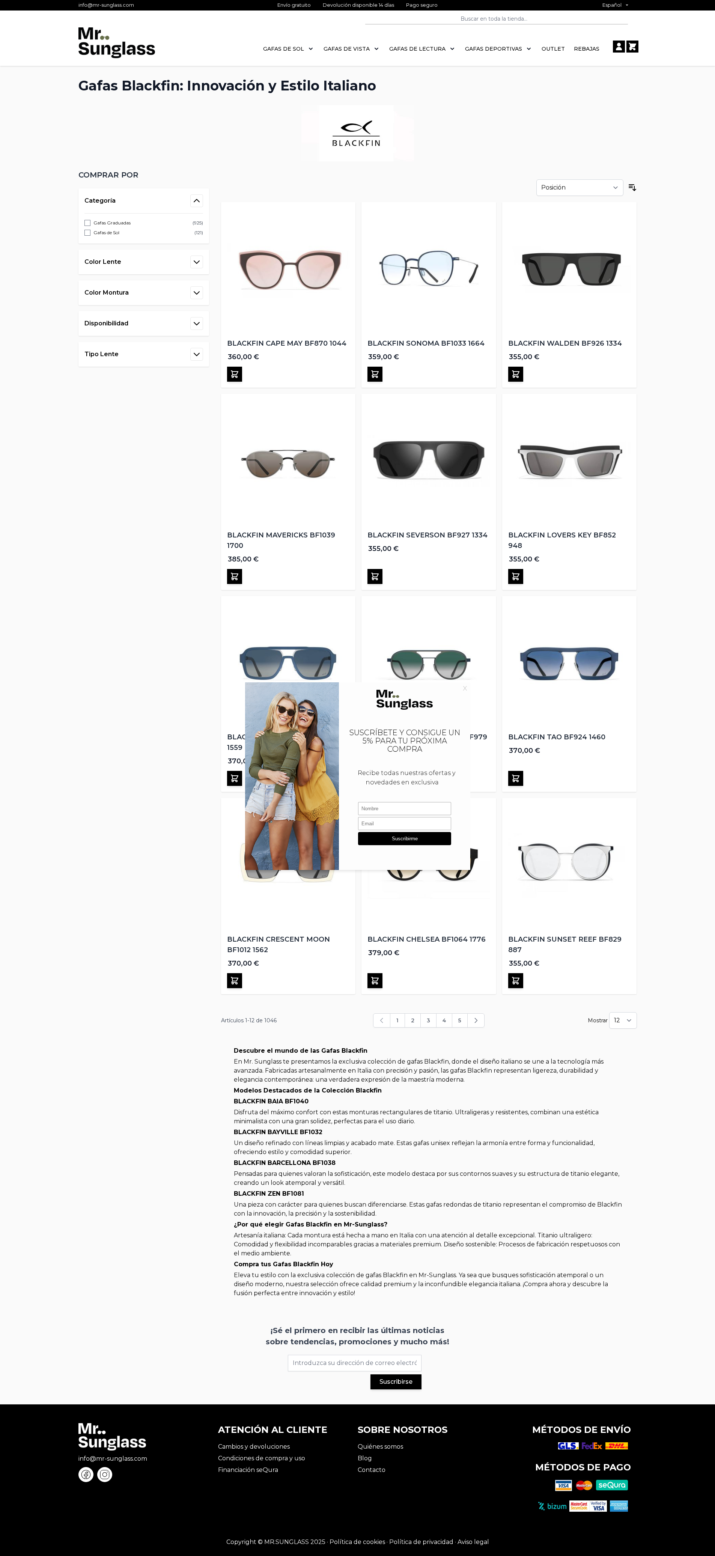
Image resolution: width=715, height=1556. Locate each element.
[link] (381, 1020)
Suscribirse (395, 1381)
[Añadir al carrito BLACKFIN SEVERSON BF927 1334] (374, 576)
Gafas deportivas (493, 48)
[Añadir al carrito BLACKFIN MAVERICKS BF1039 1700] (234, 576)
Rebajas (586, 48)
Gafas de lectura (417, 48)
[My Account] (619, 47)
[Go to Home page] (116, 46)
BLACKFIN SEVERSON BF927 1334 (427, 535)
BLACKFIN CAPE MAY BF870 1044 (286, 343)
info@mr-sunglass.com (106, 5)
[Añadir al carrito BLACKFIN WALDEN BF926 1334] (515, 374)
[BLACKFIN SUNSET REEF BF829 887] (569, 865)
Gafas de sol (283, 48)
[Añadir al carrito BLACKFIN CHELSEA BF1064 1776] (374, 980)
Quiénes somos (380, 1446)
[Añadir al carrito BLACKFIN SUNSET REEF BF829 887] (515, 980)
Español (612, 5)
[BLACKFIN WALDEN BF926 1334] (569, 269)
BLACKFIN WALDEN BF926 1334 (565, 343)
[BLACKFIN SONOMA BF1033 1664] (428, 269)
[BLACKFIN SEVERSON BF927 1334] (428, 461)
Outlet (553, 48)
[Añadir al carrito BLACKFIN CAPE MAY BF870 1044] (234, 374)
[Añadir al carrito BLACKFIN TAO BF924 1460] (515, 778)
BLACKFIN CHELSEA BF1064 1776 (426, 939)
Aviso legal (473, 1541)
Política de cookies (357, 1541)
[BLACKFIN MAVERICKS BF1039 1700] (288, 461)
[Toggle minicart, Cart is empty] (632, 47)
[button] (143, 174)
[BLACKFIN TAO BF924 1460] (569, 663)
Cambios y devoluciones (254, 1446)
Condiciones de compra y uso (261, 1458)
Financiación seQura (248, 1469)
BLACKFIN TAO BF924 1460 (556, 737)
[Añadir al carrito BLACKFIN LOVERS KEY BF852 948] (515, 576)
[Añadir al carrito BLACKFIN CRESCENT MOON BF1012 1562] (234, 980)
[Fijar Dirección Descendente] (632, 187)
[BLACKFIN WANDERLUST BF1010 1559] (288, 663)
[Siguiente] (476, 1020)
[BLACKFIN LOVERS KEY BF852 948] (569, 461)
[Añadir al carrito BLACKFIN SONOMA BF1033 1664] (374, 374)
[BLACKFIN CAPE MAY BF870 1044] (288, 269)
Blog (365, 1458)
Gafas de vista (347, 48)
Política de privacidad (421, 1541)
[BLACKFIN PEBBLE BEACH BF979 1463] (428, 663)
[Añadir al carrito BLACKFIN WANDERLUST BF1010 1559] (234, 778)
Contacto (371, 1469)
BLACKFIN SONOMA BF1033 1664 (426, 343)
